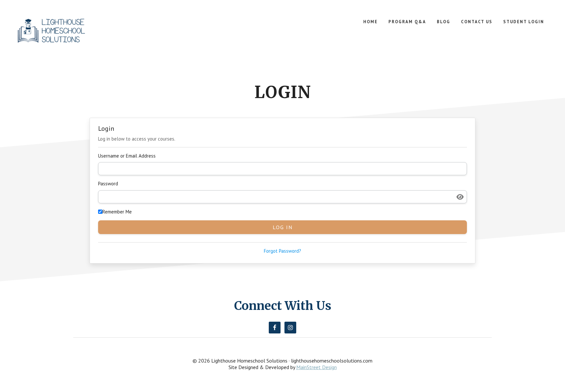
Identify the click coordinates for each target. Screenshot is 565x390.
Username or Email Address (127, 156)
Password (108, 183)
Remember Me (117, 212)
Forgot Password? (282, 251)
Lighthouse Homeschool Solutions (51, 32)
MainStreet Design (316, 367)
